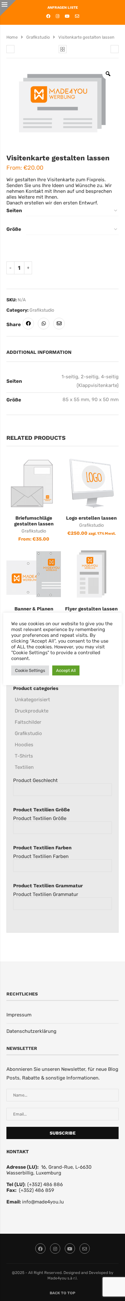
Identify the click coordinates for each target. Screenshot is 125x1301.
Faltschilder (28, 722)
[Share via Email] (59, 323)
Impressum (18, 1015)
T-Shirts (24, 756)
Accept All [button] (66, 670)
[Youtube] (67, 16)
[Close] (8, 8)
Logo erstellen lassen (91, 518)
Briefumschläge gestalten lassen (34, 521)
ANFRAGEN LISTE (62, 7)
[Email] (77, 16)
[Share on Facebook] (28, 323)
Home (12, 37)
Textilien (24, 767)
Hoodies (24, 745)
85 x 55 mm (76, 399)
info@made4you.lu (43, 1202)
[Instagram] (57, 16)
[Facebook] (48, 16)
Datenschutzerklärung (31, 1031)
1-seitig (70, 377)
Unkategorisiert (32, 699)
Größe (13, 229)
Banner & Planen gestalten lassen (34, 612)
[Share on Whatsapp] (43, 323)
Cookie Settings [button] (30, 670)
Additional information (38, 352)
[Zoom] (108, 74)
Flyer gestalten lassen (91, 609)
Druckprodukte (31, 711)
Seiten (14, 210)
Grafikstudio (38, 37)
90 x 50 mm (105, 399)
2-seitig (89, 377)
